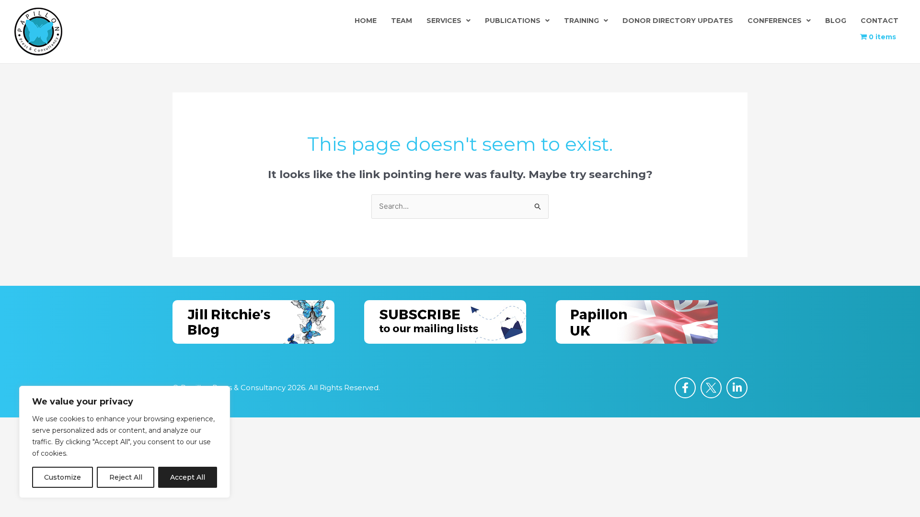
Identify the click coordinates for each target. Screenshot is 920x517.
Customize (62, 477)
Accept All (187, 477)
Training (581, 20)
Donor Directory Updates (677, 20)
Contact (879, 20)
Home (366, 20)
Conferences (775, 20)
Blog (835, 20)
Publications (512, 20)
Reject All (125, 477)
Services (443, 20)
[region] (124, 442)
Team (401, 20)
